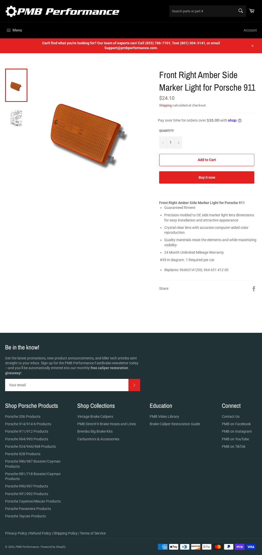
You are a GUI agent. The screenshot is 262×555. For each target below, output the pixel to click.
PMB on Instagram (237, 431)
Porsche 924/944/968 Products (30, 446)
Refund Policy (40, 533)
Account (250, 30)
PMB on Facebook (236, 424)
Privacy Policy (16, 533)
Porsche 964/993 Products (26, 439)
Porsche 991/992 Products (26, 494)
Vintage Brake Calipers (95, 416)
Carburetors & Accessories (98, 439)
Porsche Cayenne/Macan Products (33, 501)
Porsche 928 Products (22, 454)
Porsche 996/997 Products (26, 486)
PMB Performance (27, 547)
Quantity (166, 131)
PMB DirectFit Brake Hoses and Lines (106, 424)
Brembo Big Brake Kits (95, 431)
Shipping (165, 105)
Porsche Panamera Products (28, 509)
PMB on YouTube (235, 439)
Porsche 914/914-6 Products (28, 424)
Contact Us (230, 416)
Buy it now (207, 177)
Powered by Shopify (53, 547)
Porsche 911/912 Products (26, 431)
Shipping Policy (65, 533)
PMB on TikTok (233, 446)
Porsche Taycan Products (25, 516)
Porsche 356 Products (22, 416)
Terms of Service (93, 533)
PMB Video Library (164, 416)
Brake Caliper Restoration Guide (175, 424)
